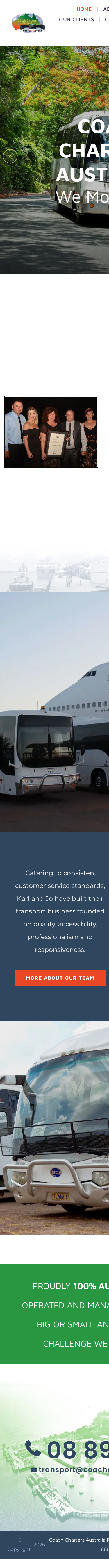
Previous (9, 160)
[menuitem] (85, 9)
